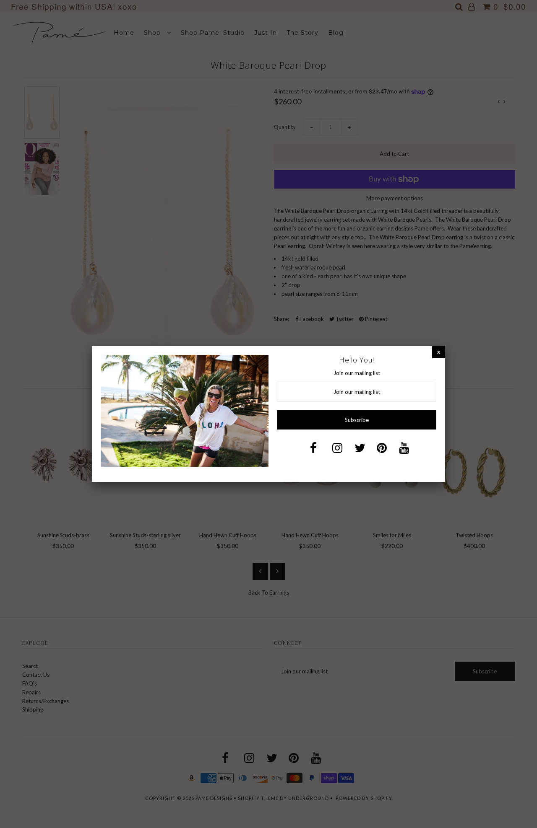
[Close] (438, 351)
